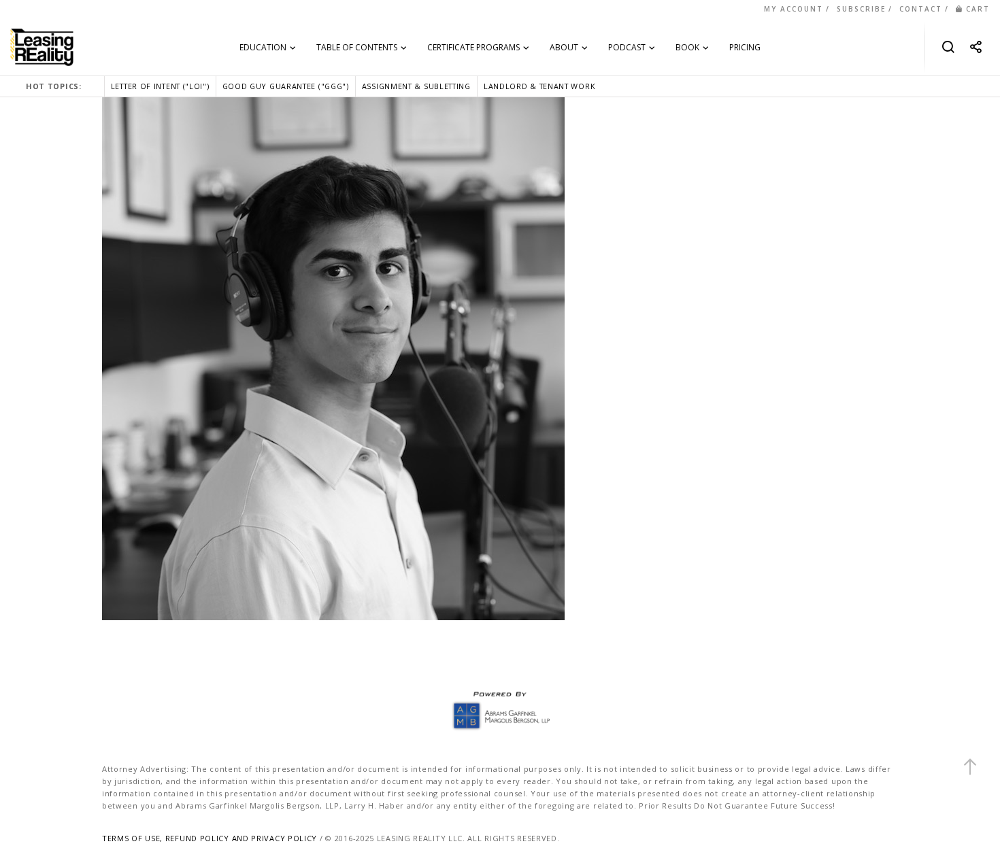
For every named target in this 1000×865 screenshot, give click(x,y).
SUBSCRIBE (861, 9)
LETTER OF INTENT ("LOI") (160, 86)
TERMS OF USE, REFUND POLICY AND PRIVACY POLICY (209, 838)
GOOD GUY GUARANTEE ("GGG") (285, 86)
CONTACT (920, 9)
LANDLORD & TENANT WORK (539, 86)
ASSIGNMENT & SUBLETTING (416, 86)
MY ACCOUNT (793, 9)
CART (978, 9)
